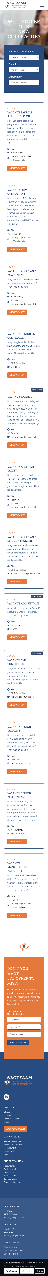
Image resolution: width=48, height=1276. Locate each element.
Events (6, 1122)
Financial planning (12, 1182)
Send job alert (18, 1042)
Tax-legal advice (11, 1169)
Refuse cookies (26, 1271)
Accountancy (9, 1166)
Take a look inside (11, 1118)
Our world (8, 1115)
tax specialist (9, 1151)
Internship (8, 1154)
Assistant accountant (13, 1141)
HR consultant (10, 1147)
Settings (40, 1271)
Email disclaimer (11, 1253)
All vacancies (9, 1112)
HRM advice (9, 1172)
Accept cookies (11, 1271)
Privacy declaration (12, 1247)
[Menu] (41, 5)
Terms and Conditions (13, 1250)
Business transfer (11, 1175)
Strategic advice (10, 1179)
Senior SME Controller (13, 1144)
